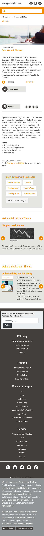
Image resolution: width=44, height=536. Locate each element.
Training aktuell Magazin (22, 368)
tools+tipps (22, 399)
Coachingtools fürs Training (22, 410)
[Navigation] (40, 3)
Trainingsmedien (22, 371)
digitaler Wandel (29, 194)
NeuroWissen (22, 414)
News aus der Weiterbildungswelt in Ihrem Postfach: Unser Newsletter (18, 314)
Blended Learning (14, 182)
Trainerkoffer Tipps (22, 379)
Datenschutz (22, 445)
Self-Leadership (22, 349)
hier (31, 523)
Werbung (22, 456)
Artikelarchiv (6, 17)
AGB (22, 438)
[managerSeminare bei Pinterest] (36, 467)
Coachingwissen (13, 194)
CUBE (22, 395)
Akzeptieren (8, 528)
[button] (14, 89)
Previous (3, 238)
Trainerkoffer (22, 375)
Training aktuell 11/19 (15, 163)
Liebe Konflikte (22, 421)
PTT (22, 391)
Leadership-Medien (22, 345)
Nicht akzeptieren (24, 528)
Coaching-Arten (13, 188)
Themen (22, 453)
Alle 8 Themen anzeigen (17, 201)
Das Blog (22, 353)
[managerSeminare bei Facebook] (22, 467)
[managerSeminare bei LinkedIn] (8, 467)
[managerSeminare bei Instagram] (15, 467)
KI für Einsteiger (22, 406)
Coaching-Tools (28, 188)
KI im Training (22, 403)
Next (41, 238)
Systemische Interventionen (22, 418)
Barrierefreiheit (22, 441)
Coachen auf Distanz (20, 17)
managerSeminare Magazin (22, 341)
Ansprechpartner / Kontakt (22, 434)
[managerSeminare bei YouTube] (29, 467)
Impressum (22, 449)
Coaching (28, 182)
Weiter (7, 325)
